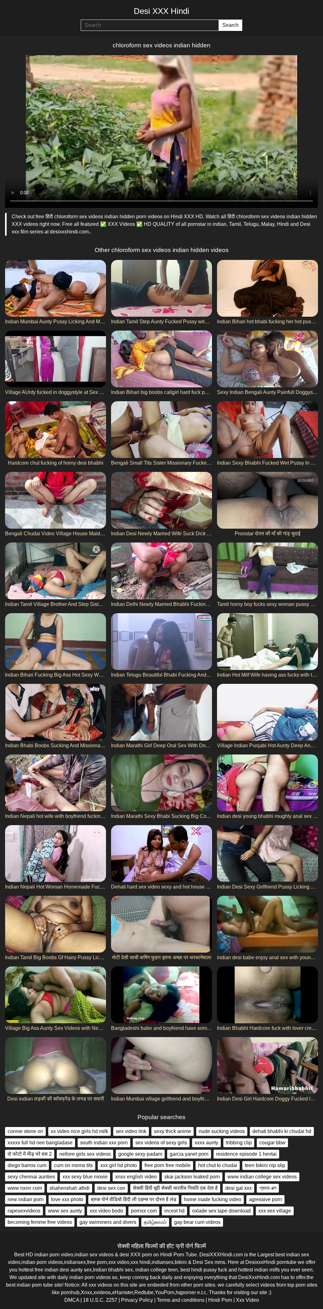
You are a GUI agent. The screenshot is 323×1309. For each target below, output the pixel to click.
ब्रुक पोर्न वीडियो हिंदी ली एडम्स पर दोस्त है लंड (133, 1199)
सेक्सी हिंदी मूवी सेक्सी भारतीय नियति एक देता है (175, 1188)
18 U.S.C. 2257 (100, 1300)
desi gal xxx (238, 1188)
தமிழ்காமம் (155, 1222)
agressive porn (265, 1199)
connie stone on (25, 1131)
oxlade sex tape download (221, 1210)
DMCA (71, 1300)
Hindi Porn (220, 1300)
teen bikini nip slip (265, 1165)
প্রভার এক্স (267, 1188)
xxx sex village (274, 1210)
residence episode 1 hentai (246, 1154)
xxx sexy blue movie (85, 1176)
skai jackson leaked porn (192, 1176)
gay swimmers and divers (107, 1222)
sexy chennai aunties (31, 1176)
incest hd (174, 1210)
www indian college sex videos (262, 1176)
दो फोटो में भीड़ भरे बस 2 (30, 1154)
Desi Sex (203, 1262)
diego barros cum (27, 1165)
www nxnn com (25, 1188)
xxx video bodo (106, 1210)
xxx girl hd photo (118, 1165)
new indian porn (26, 1199)
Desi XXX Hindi (161, 11)
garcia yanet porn (189, 1154)
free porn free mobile (167, 1165)
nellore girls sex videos (85, 1154)
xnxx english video (136, 1176)
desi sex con (111, 1188)
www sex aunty (65, 1210)
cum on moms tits (73, 1165)
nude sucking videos (222, 1131)
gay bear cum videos (197, 1222)
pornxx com (144, 1210)
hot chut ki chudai (217, 1165)
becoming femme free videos (40, 1222)
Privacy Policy (137, 1300)
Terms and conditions (180, 1300)
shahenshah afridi (70, 1188)
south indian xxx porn (104, 1142)
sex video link (131, 1131)
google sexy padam (140, 1154)
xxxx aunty (206, 1142)
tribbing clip (239, 1142)
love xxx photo (67, 1199)
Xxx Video (247, 1300)
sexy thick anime (172, 1131)
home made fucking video (212, 1199)
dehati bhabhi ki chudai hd (281, 1131)
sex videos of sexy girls (161, 1142)
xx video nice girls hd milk (79, 1131)
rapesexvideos (24, 1210)
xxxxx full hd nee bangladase (40, 1142)
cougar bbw (272, 1142)
